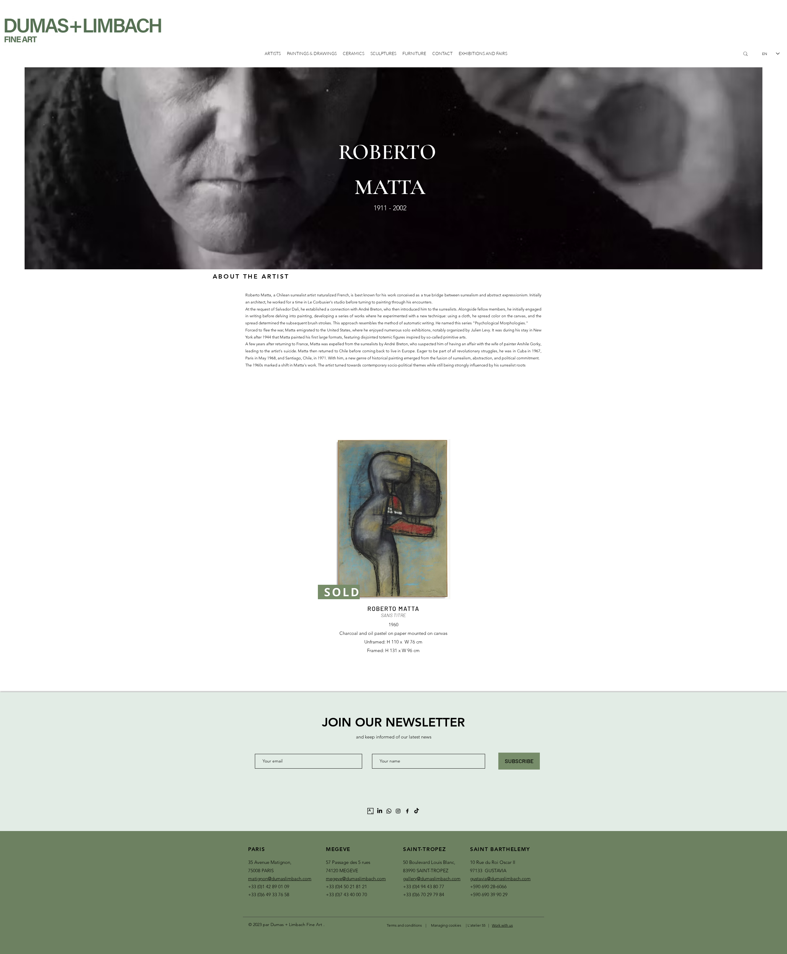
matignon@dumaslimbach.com (279, 878)
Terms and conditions (404, 925)
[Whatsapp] (389, 811)
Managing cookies (446, 925)
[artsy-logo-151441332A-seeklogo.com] (370, 811)
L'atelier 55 (477, 925)
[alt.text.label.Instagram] (398, 811)
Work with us (502, 925)
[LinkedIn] (380, 811)
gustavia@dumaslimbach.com (500, 878)
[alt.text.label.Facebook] (407, 811)
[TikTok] (416, 811)
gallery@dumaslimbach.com (432, 878)
